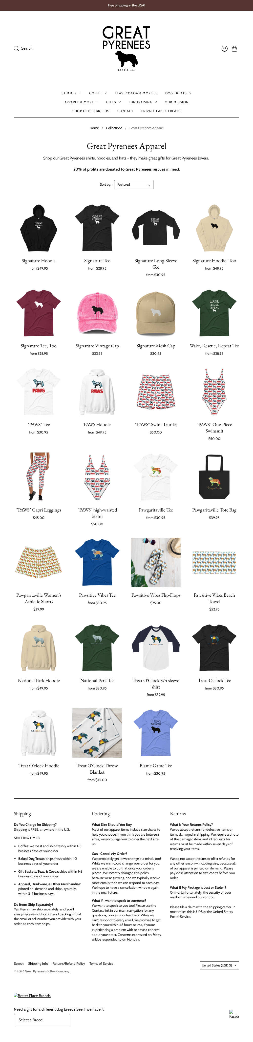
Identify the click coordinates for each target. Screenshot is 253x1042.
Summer (69, 93)
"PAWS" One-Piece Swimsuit (214, 427)
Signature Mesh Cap (156, 345)
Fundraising (140, 102)
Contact (125, 111)
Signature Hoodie (39, 260)
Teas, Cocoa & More (134, 93)
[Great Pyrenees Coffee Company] (126, 49)
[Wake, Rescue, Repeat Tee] (214, 313)
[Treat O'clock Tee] (214, 648)
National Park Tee (97, 680)
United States (217, 965)
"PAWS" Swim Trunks (155, 424)
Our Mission (177, 102)
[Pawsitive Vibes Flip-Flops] (156, 562)
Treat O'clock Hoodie (38, 765)
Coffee (96, 93)
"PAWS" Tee (38, 424)
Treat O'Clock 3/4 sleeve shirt (155, 683)
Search (19, 963)
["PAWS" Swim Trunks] (156, 392)
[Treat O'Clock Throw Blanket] (97, 733)
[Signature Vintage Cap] (97, 313)
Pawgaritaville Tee (156, 510)
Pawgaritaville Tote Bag (214, 510)
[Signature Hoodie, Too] (214, 228)
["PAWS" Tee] (38, 392)
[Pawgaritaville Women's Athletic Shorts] (38, 562)
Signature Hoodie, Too (214, 260)
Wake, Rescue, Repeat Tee (214, 345)
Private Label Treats (161, 111)
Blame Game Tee (156, 765)
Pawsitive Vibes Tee (97, 595)
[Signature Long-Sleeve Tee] (156, 228)
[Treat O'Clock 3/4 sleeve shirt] (156, 648)
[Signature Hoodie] (38, 228)
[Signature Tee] (97, 228)
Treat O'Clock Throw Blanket (97, 768)
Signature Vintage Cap (97, 345)
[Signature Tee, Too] (38, 313)
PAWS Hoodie (97, 424)
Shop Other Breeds (90, 111)
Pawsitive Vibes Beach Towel (214, 598)
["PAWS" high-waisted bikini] (97, 477)
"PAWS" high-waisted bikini (97, 513)
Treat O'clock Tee (214, 680)
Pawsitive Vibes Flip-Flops (155, 595)
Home (94, 128)
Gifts (111, 102)
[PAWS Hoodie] (97, 392)
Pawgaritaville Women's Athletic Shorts (38, 598)
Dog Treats (176, 93)
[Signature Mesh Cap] (156, 313)
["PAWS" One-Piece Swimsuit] (214, 392)
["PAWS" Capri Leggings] (38, 477)
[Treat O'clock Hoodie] (38, 733)
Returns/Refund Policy (69, 963)
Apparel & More (79, 102)
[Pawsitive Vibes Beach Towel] (214, 562)
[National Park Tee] (97, 648)
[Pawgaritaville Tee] (156, 477)
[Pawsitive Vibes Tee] (97, 562)
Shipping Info (38, 963)
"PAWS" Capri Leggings (38, 510)
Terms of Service (101, 963)
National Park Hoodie (39, 680)
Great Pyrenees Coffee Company (47, 971)
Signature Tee (97, 260)
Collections (114, 128)
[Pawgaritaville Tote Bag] (214, 477)
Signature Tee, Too (39, 345)
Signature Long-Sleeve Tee (156, 263)
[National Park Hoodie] (38, 648)
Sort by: (105, 184)
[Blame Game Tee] (156, 733)
